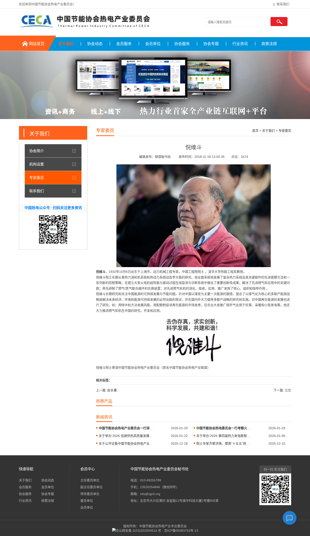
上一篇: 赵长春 (106, 390)
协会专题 (211, 44)
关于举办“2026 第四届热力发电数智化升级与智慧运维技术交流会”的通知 (223, 436)
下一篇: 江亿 (282, 390)
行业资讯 (240, 44)
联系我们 (283, 4)
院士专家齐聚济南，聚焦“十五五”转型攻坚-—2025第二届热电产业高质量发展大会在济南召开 (223, 443)
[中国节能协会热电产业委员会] (84, 28)
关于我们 (66, 44)
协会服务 (182, 44)
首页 (255, 130)
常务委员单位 (89, 494)
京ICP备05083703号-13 (181, 530)
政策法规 (269, 44)
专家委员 (36, 177)
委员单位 (86, 500)
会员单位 (153, 44)
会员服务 (124, 44)
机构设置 (36, 164)
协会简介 (36, 151)
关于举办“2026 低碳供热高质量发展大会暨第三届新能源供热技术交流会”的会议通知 (126, 436)
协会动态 (95, 44)
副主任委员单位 (91, 487)
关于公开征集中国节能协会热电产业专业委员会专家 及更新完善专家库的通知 (126, 443)
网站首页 (36, 44)
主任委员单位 (89, 480)
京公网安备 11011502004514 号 (138, 530)
